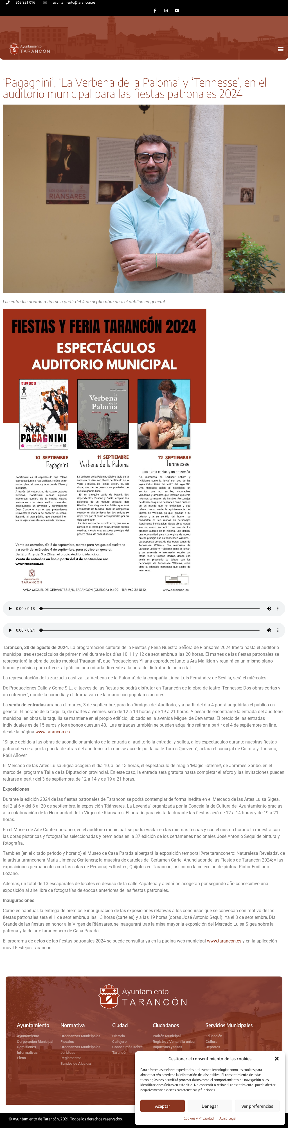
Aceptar (162, 1106)
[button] (277, 1058)
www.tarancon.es (52, 731)
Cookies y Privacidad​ (199, 1118)
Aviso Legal (227, 1118)
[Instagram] (165, 10)
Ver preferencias (257, 1106)
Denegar (210, 1106)
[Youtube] (176, 10)
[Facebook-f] (154, 10)
